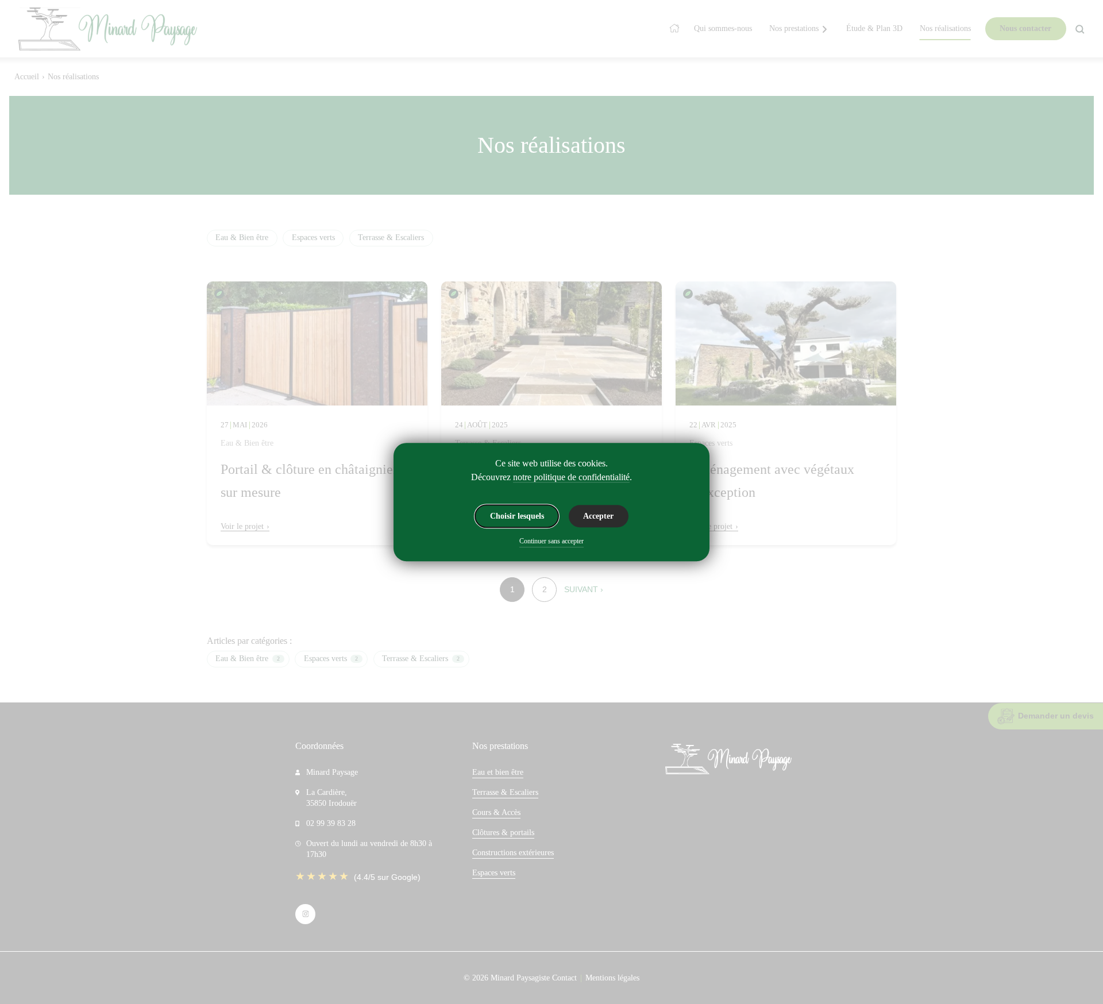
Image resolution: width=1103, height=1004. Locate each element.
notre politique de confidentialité (571, 477)
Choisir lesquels (517, 516)
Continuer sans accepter (551, 541)
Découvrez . (551, 477)
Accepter (598, 516)
